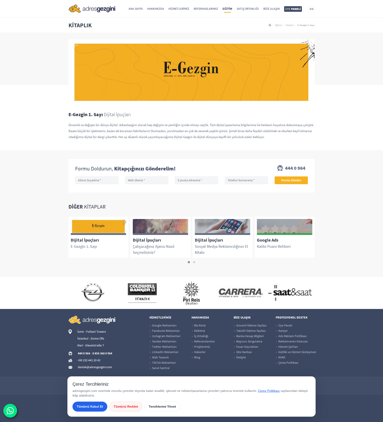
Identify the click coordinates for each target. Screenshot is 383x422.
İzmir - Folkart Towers (91, 332)
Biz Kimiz (199, 325)
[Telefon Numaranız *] (246, 180)
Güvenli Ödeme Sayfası (251, 325)
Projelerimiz (201, 347)
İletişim (241, 357)
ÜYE (293, 9)
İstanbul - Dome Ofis (90, 338)
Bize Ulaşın (271, 9)
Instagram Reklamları (165, 336)
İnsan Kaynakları (247, 347)
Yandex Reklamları (163, 341)
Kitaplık (290, 25)
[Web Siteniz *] (147, 180)
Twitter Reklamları (163, 347)
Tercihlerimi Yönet (162, 406)
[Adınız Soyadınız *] (97, 180)
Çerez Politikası (288, 363)
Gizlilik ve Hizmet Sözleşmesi (297, 352)
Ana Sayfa (136, 9)
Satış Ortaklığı (248, 9)
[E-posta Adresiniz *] (196, 180)
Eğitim (227, 9)
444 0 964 (294, 168)
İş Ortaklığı (200, 336)
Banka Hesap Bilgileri (250, 336)
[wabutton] (10, 411)
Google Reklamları (163, 325)
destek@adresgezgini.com (95, 367)
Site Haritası (244, 352)
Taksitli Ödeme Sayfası (251, 331)
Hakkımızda (155, 9)
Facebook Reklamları (165, 331)
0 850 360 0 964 (102, 353)
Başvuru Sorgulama (249, 341)
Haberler (199, 352)
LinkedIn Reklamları (164, 352)
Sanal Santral (160, 368)
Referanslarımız (206, 9)
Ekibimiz (199, 331)
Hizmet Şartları (288, 347)
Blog (196, 357)
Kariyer (283, 331)
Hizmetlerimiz (178, 9)
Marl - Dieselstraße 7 (90, 345)
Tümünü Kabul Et (90, 406)
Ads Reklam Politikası (292, 336)
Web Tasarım (160, 357)
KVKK (281, 357)
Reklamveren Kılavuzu (293, 341)
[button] (189, 262)
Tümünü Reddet (126, 406)
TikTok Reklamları (163, 363)
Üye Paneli (285, 325)
